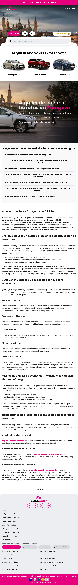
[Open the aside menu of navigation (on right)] (73, 8)
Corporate (7, 540)
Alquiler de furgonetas (11, 518)
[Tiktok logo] (36, 505)
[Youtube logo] (49, 505)
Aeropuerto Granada (9, 555)
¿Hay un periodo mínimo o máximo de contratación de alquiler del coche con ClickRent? (38, 175)
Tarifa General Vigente (25, 576)
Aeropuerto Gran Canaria (49, 551)
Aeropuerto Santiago (10, 562)
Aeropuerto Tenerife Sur (48, 566)
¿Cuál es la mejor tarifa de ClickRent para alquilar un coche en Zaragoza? (36, 182)
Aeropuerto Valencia (9, 569)
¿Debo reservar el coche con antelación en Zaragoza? (27, 155)
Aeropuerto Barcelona (10, 551)
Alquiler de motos (9, 521)
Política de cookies (62, 576)
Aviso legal (36, 576)
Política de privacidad (48, 576)
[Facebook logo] (29, 505)
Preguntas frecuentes (11, 529)
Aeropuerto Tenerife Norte (11, 566)
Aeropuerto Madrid (9, 559)
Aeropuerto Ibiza (45, 555)
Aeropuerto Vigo (45, 569)
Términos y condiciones (9, 576)
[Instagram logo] (42, 505)
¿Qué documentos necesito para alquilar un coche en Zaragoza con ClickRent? (38, 161)
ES (67, 8)
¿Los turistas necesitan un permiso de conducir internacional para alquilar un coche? (38, 189)
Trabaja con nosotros (11, 532)
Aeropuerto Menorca (47, 559)
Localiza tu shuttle (10, 536)
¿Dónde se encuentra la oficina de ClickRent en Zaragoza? (29, 196)
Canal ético (72, 576)
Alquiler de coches (10, 514)
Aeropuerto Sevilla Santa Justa (51, 562)
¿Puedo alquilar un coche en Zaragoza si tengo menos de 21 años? (32, 168)
